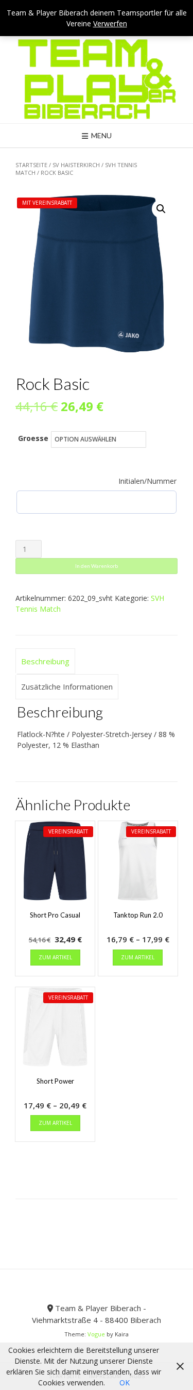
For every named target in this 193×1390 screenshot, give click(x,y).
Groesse (33, 438)
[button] (161, 209)
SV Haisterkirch (76, 165)
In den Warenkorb (96, 566)
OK (124, 1382)
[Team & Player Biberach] (96, 79)
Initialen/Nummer (147, 481)
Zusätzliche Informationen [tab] (67, 686)
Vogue (96, 1334)
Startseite (31, 165)
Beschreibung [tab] (45, 661)
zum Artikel (55, 957)
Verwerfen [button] (110, 23)
